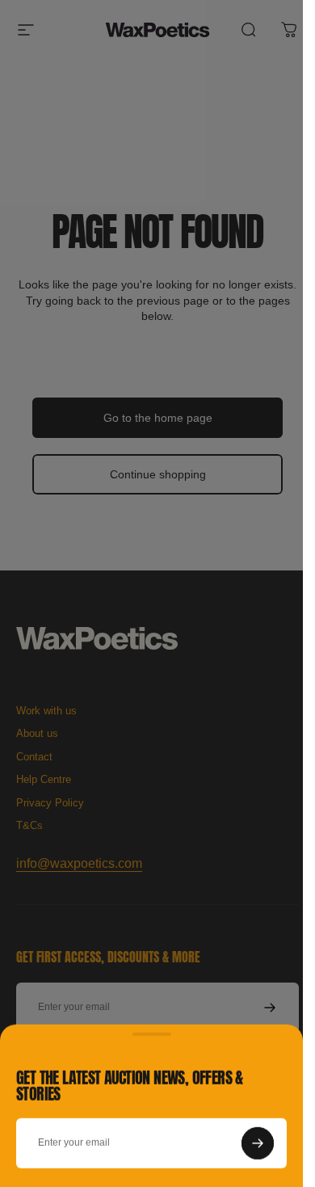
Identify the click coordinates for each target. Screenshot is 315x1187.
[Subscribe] (258, 1142)
